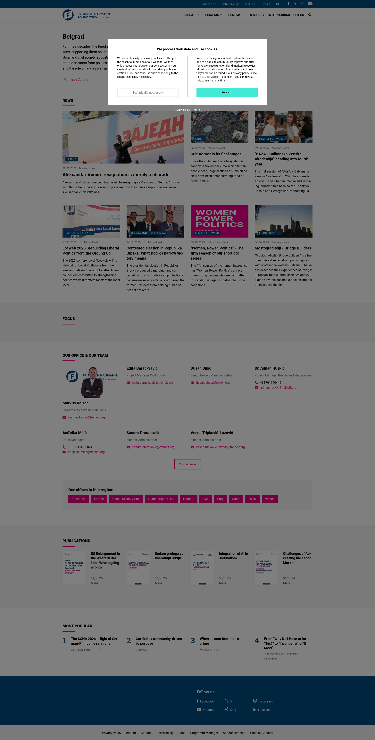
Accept (227, 92)
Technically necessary (148, 92)
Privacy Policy (182, 110)
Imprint (197, 110)
